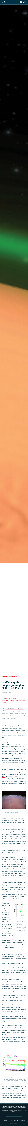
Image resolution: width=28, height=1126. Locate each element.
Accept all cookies (14, 1115)
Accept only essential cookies (14, 1120)
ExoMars (4, 702)
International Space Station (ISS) (10, 779)
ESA (3, 698)
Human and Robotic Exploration (10, 700)
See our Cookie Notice (14, 1123)
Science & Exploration (10, 698)
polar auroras (5, 728)
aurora (5, 742)
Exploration (22, 700)
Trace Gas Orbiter (18, 708)
